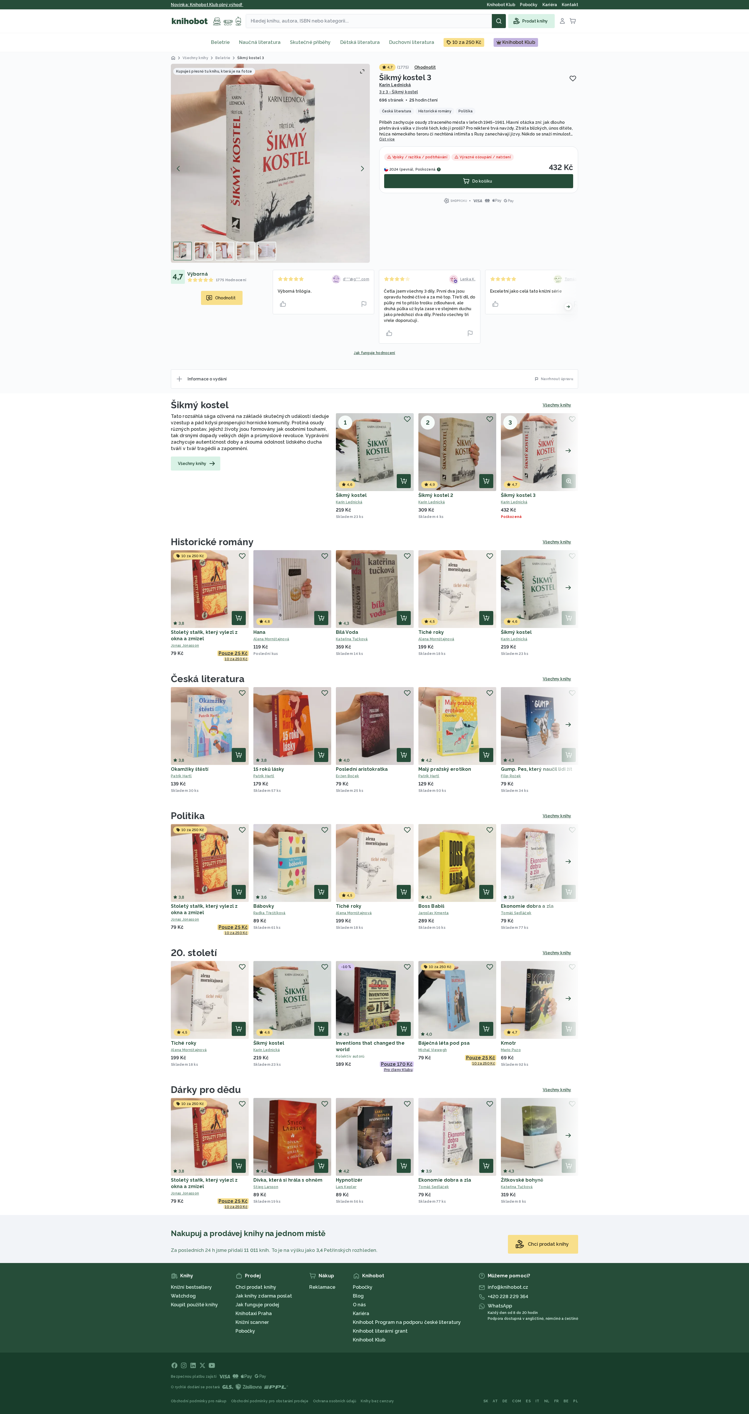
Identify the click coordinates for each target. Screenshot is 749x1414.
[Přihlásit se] (562, 21)
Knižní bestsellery (191, 1287)
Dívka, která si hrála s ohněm (287, 1180)
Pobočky (245, 1331)
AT (495, 1401)
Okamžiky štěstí (190, 769)
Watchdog (183, 1296)
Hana (259, 632)
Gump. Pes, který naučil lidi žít (536, 769)
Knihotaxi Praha (254, 1313)
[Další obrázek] (362, 168)
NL (547, 1401)
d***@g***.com (356, 279)
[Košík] (573, 21)
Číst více (387, 139)
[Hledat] (499, 21)
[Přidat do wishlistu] (573, 78)
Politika (188, 815)
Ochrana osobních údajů (334, 1401)
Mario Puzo (511, 1050)
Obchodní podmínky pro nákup (198, 1401)
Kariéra (361, 1313)
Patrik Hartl (181, 776)
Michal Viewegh (432, 1050)
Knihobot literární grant (380, 1331)
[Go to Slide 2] (203, 251)
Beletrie (220, 42)
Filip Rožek (511, 776)
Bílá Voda (347, 632)
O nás (359, 1304)
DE (505, 1401)
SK (485, 1401)
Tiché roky (431, 632)
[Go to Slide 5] (266, 251)
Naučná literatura (260, 42)
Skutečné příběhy (310, 42)
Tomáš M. (573, 279)
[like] (283, 304)
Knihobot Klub (369, 1340)
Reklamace (322, 1287)
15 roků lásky (268, 769)
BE (566, 1401)
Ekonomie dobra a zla (527, 906)
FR (556, 1401)
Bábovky (263, 906)
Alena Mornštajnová (271, 639)
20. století (194, 952)
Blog (358, 1296)
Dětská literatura (360, 42)
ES (528, 1401)
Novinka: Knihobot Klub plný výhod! (207, 4)
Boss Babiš (431, 906)
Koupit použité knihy (194, 1304)
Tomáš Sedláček (516, 913)
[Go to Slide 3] (224, 251)
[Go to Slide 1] (182, 251)
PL (575, 1401)
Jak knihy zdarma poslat (264, 1296)
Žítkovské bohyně (522, 1180)
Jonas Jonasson (185, 645)
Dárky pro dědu (206, 1089)
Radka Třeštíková (269, 913)
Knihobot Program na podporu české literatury (407, 1322)
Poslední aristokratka (362, 769)
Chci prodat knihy (256, 1287)
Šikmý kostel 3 (518, 495)
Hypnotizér (349, 1180)
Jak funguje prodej (257, 1304)
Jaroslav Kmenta (433, 913)
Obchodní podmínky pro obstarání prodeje (269, 1401)
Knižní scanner (252, 1322)
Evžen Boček (347, 776)
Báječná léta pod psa (444, 1043)
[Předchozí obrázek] (178, 168)
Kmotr (508, 1043)
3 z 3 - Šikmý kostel (398, 92)
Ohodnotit (425, 67)
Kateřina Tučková (352, 639)
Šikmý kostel (200, 404)
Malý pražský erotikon (444, 769)
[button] (270, 163)
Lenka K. (467, 279)
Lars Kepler (346, 1187)
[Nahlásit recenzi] (364, 304)
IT (537, 1401)
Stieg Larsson (265, 1187)
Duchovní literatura (411, 42)
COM (516, 1401)
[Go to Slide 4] (245, 251)
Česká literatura (208, 678)
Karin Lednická (395, 85)
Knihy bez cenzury (377, 1401)
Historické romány (212, 541)
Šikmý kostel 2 (435, 495)
